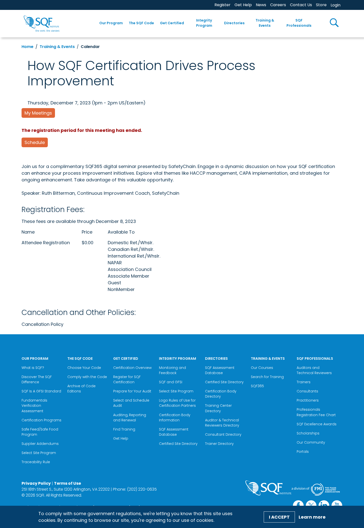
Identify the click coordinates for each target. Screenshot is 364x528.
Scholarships (308, 433)
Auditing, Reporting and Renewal (129, 417)
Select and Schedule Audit (131, 403)
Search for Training (267, 376)
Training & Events (265, 23)
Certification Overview (132, 367)
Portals (303, 451)
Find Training (124, 429)
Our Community (311, 442)
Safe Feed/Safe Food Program (40, 432)
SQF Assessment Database (173, 432)
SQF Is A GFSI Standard (41, 391)
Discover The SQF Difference (37, 379)
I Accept (279, 517)
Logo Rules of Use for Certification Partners (177, 403)
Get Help (243, 5)
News (261, 5)
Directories (234, 23)
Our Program (111, 23)
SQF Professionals (299, 23)
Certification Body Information (174, 417)
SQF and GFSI (170, 382)
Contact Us (301, 5)
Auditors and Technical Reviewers (314, 370)
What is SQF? (33, 367)
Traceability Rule (36, 461)
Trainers (304, 382)
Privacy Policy (36, 483)
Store (321, 5)
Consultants (307, 391)
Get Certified (172, 23)
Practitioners (308, 400)
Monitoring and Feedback (172, 370)
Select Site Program (39, 452)
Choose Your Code (84, 367)
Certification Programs (41, 420)
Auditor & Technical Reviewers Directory (222, 423)
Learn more (312, 517)
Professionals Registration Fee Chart (316, 412)
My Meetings (38, 113)
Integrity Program (204, 23)
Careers (278, 5)
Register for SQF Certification (127, 379)
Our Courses (262, 367)
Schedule (35, 142)
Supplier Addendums (40, 443)
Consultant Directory (223, 434)
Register (222, 5)
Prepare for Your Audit (132, 391)
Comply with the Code (87, 376)
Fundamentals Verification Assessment (34, 405)
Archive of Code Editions (81, 389)
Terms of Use (67, 483)
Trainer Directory (219, 443)
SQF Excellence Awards (317, 424)
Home (27, 46)
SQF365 (257, 386)
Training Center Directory (218, 408)
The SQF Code (141, 23)
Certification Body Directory (220, 394)
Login (335, 5)
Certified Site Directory (179, 443)
